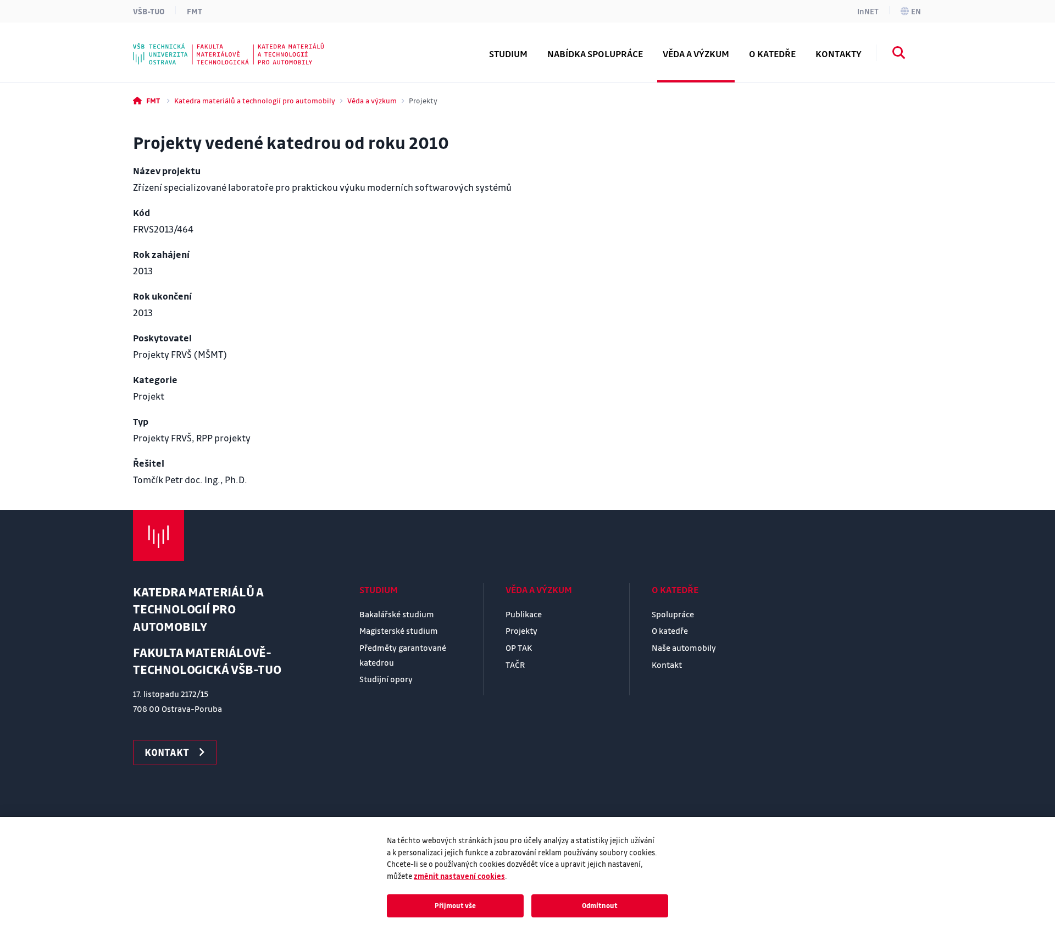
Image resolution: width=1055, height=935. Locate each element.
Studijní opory (386, 678)
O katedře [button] (772, 53)
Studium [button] (508, 53)
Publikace (524, 613)
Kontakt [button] (167, 752)
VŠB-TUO (149, 11)
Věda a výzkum (372, 100)
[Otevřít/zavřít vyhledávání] (899, 54)
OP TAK (519, 647)
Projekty (521, 630)
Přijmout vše (455, 905)
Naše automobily (684, 647)
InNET (868, 11)
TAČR (515, 664)
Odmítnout (600, 905)
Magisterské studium (398, 630)
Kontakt (667, 664)
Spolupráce (673, 613)
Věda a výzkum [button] (696, 53)
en (916, 11)
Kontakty (838, 53)
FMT (194, 11)
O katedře (675, 589)
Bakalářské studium (396, 613)
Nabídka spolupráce (595, 53)
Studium (378, 589)
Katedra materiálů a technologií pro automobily (254, 100)
